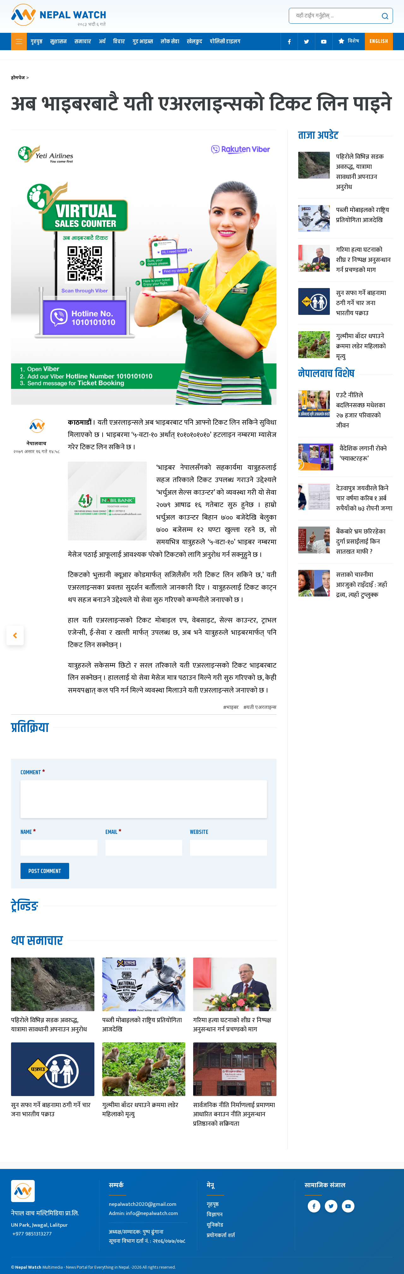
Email (113, 832)
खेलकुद (194, 41)
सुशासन (58, 41)
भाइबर (232, 708)
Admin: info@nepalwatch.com (143, 1213)
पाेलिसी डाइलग (225, 41)
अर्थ (102, 41)
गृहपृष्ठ (37, 41)
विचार (119, 41)
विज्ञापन (215, 1214)
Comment (33, 772)
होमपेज (20, 78)
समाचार (82, 41)
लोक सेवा (170, 41)
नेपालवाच (36, 444)
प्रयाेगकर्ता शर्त (221, 1235)
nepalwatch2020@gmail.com (142, 1204)
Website (199, 832)
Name (28, 832)
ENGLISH (379, 41)
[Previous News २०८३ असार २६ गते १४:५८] (15, 635)
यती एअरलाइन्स (261, 708)
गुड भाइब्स (143, 41)
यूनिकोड (215, 1225)
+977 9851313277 (32, 1234)
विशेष (353, 41)
